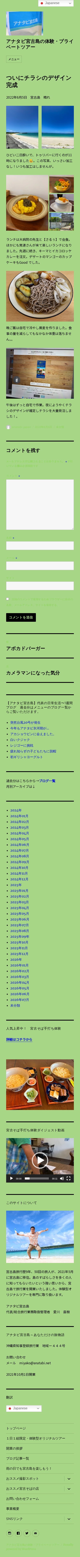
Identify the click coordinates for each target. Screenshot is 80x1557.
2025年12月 (19, 954)
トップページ (16, 1428)
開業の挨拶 (14, 1448)
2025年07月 (19, 925)
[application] (40, 1160)
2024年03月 (19, 827)
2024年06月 (19, 845)
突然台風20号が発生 (25, 722)
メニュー (13, 59)
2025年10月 (19, 942)
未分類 (60, 427)
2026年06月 (20, 994)
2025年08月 (19, 931)
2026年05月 (19, 988)
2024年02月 (19, 822)
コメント (13, 476)
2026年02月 (19, 971)
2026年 (16, 959)
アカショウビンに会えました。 (33, 734)
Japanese (19, 1408)
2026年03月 (19, 977)
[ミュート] (62, 1178)
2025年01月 (19, 891)
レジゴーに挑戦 (21, 745)
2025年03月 (19, 902)
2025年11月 (19, 948)
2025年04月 (19, 908)
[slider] (37, 1178)
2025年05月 (19, 913)
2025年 (16, 885)
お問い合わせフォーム (22, 1499)
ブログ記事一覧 (17, 1458)
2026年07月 (19, 1000)
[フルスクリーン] (68, 1178)
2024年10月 (19, 868)
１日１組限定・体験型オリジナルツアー (35, 1438)
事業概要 (12, 1509)
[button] (40, 1160)
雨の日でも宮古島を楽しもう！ (29, 1468)
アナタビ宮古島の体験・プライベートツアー (32, 1545)
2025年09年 (19, 936)
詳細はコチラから (19, 1039)
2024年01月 (19, 816)
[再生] (11, 1178)
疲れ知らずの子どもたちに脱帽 (33, 751)
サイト (10, 577)
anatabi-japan (21, 427)
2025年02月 (19, 896)
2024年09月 (19, 862)
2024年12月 (19, 879)
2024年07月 (19, 850)
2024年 (16, 810)
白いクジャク (20, 740)
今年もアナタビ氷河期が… (29, 728)
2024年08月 (19, 856)
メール (11, 558)
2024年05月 (19, 839)
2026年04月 (19, 982)
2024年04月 (19, 833)
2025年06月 (19, 919)
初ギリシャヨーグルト (26, 757)
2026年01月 (19, 965)
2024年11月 (19, 873)
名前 (10, 538)
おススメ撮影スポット (22, 1479)
